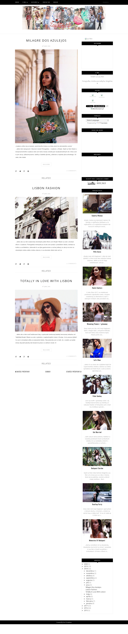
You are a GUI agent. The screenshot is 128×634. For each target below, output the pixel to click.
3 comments (71, 171)
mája (88, 594)
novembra (90, 573)
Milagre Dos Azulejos (46, 40)
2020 (86, 564)
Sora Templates (67, 622)
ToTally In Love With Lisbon (46, 281)
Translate (103, 123)
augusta (89, 580)
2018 (86, 569)
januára (89, 603)
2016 (86, 608)
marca (88, 599)
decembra (90, 571)
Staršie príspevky (73, 371)
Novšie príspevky (23, 371)
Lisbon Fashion (46, 188)
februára (89, 601)
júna (88, 585)
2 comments (71, 263)
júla (87, 582)
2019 (86, 566)
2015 (86, 610)
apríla (88, 596)
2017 (86, 606)
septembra (90, 578)
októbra (89, 576)
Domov (47, 371)
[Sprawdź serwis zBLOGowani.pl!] (97, 109)
